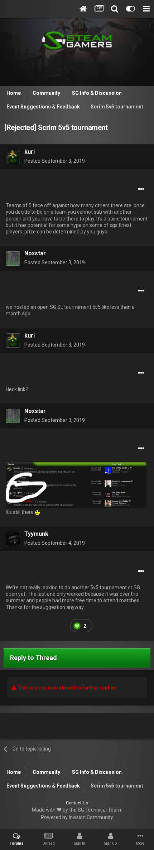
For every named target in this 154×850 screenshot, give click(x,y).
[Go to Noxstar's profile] (13, 258)
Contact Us (77, 802)
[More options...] (141, 189)
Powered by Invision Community (77, 817)
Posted (54, 161)
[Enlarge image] (77, 484)
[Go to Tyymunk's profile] (13, 539)
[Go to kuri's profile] (13, 157)
